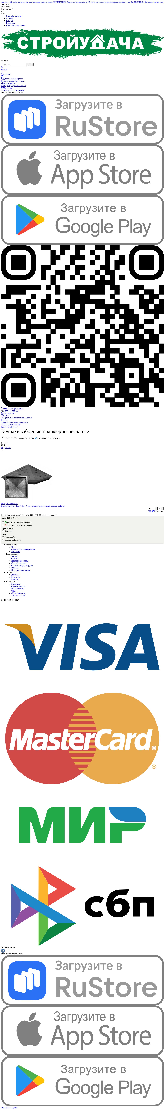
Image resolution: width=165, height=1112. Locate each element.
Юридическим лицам (15, 25)
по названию (20, 438)
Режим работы (7, 413)
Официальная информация (23, 549)
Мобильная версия (9, 1107)
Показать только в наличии (19, 522)
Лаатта (8, 531)
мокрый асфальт (13, 540)
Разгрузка (15, 577)
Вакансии (10, 23)
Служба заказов (18, 586)
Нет (2, 14)
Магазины (15, 584)
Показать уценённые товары (19, 525)
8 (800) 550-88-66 (10, 411)
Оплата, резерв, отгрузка (22, 565)
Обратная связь (18, 593)
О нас (13, 547)
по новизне (57, 438)
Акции (14, 556)
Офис (13, 591)
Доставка (15, 575)
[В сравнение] (82, 450)
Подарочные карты (19, 561)
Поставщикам (17, 588)
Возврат (9, 21)
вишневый (10, 537)
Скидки (9, 18)
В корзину (159, 511)
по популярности (43, 438)
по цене (31, 438)
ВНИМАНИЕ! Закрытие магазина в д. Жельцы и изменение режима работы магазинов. (87, 2)
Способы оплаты (13, 16)
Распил (14, 579)
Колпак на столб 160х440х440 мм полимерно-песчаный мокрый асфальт (33, 506)
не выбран (5, 7)
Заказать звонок (18, 595)
